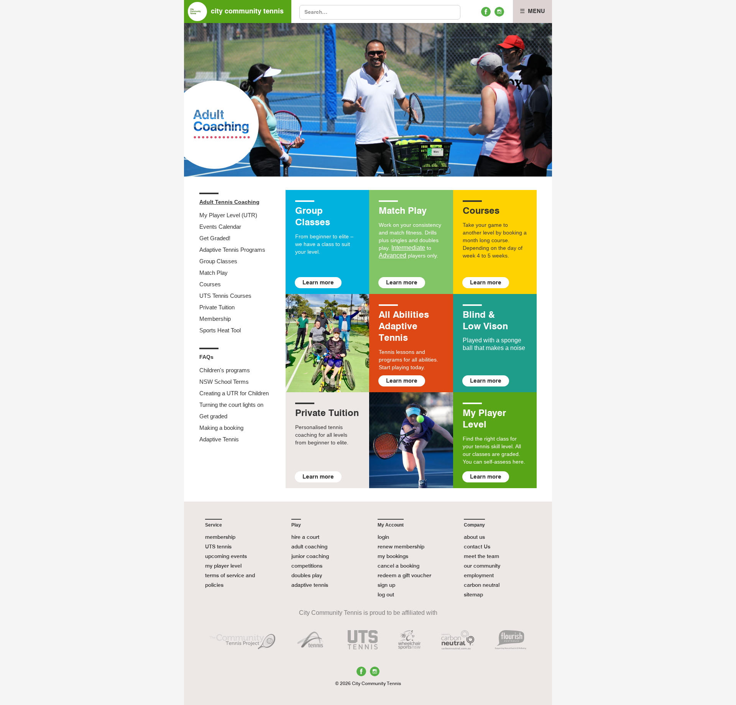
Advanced (392, 255)
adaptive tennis (309, 585)
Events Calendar (220, 226)
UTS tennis (218, 547)
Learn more (318, 283)
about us (474, 537)
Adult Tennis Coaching (229, 202)
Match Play (213, 272)
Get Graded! (214, 238)
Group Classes (218, 261)
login (383, 537)
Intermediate (408, 247)
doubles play (306, 575)
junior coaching (310, 556)
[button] (532, 11)
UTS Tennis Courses (225, 295)
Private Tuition (217, 307)
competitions (306, 566)
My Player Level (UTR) (228, 215)
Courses (210, 284)
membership (220, 537)
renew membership (401, 547)
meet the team (481, 556)
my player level (223, 566)
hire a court (305, 537)
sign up (386, 585)
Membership (215, 318)
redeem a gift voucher (404, 575)
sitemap (473, 595)
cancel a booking (398, 566)
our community (482, 566)
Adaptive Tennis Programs (232, 249)
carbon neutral (481, 585)
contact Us (477, 547)
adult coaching (309, 547)
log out (386, 595)
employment (479, 575)
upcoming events (226, 556)
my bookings (393, 556)
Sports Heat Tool (220, 330)
